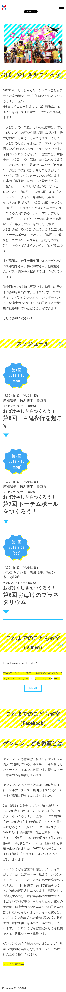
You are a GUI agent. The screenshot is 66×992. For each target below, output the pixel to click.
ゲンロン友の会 (13, 964)
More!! (33, 688)
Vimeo (57, 678)
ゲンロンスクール (4, 7)
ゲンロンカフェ (43, 678)
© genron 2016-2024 (14, 988)
